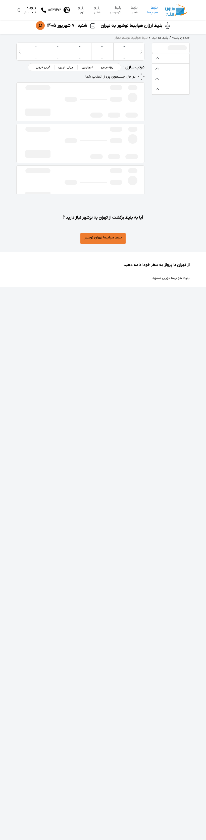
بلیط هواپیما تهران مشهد (171, 278)
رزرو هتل (97, 10)
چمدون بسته (181, 38)
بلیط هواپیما (152, 10)
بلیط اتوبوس (115, 10)
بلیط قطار (134, 10)
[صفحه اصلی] (176, 10)
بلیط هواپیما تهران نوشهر (103, 237)
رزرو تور (81, 10)
